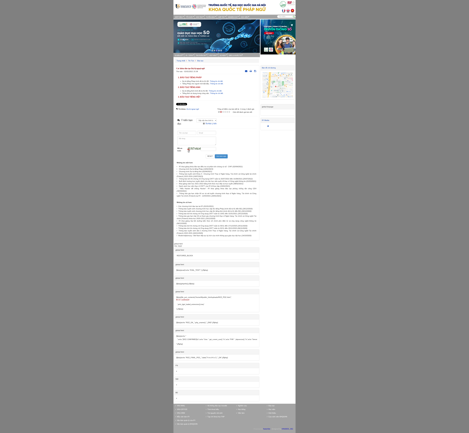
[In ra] (251, 71)
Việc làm (241, 413)
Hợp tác (221, 17)
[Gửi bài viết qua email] (246, 71)
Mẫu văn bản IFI (183, 417)
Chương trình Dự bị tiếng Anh (190, 171)
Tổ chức (189, 17)
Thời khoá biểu (212, 409)
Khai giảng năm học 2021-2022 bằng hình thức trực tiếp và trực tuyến (206, 184)
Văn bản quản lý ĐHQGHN (186, 424)
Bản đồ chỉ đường (269, 68)
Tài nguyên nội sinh (214, 413)
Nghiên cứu (232, 17)
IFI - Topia (189, 55)
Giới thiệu (179, 17)
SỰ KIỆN (223, 55)
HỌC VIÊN (244, 17)
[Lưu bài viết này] (255, 71)
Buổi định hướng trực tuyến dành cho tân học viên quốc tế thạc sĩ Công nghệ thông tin (212, 181)
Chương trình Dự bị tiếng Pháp (191, 169)
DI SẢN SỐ (178, 55)
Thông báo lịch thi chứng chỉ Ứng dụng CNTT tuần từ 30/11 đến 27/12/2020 (207, 226)
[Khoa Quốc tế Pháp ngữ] (191, 6)
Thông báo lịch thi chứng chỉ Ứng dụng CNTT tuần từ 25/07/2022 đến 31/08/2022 (210, 179)
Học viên (271, 409)
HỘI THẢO (212, 55)
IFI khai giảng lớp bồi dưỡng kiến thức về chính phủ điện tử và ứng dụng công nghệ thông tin (217, 221)
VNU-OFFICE (181, 409)
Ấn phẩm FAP (201, 55)
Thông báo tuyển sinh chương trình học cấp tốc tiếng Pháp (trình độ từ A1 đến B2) (210, 209)
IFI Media (265, 120)
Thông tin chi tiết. (217, 81)
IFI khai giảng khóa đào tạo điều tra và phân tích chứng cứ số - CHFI (205, 167)
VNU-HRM (180, 413)
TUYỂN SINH (210, 17)
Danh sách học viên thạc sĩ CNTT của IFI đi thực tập (199, 186)
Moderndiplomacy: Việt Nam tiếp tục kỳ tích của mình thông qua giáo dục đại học (209, 236)
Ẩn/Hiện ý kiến (211, 124)
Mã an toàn (179, 149)
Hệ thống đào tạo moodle (216, 406)
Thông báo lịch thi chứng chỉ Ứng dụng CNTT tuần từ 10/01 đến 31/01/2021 (207, 214)
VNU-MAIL (180, 406)
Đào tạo (199, 17)
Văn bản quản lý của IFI (185, 420)
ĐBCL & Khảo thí (235, 55)
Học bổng (241, 409)
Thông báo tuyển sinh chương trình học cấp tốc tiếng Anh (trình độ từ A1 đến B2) (209, 211)
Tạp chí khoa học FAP (215, 417)
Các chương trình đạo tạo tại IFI (190, 206)
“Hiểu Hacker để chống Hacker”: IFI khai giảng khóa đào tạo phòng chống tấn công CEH (218, 189)
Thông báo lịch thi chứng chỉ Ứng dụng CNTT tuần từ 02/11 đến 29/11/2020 (207, 228)
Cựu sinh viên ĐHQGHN (277, 417)
